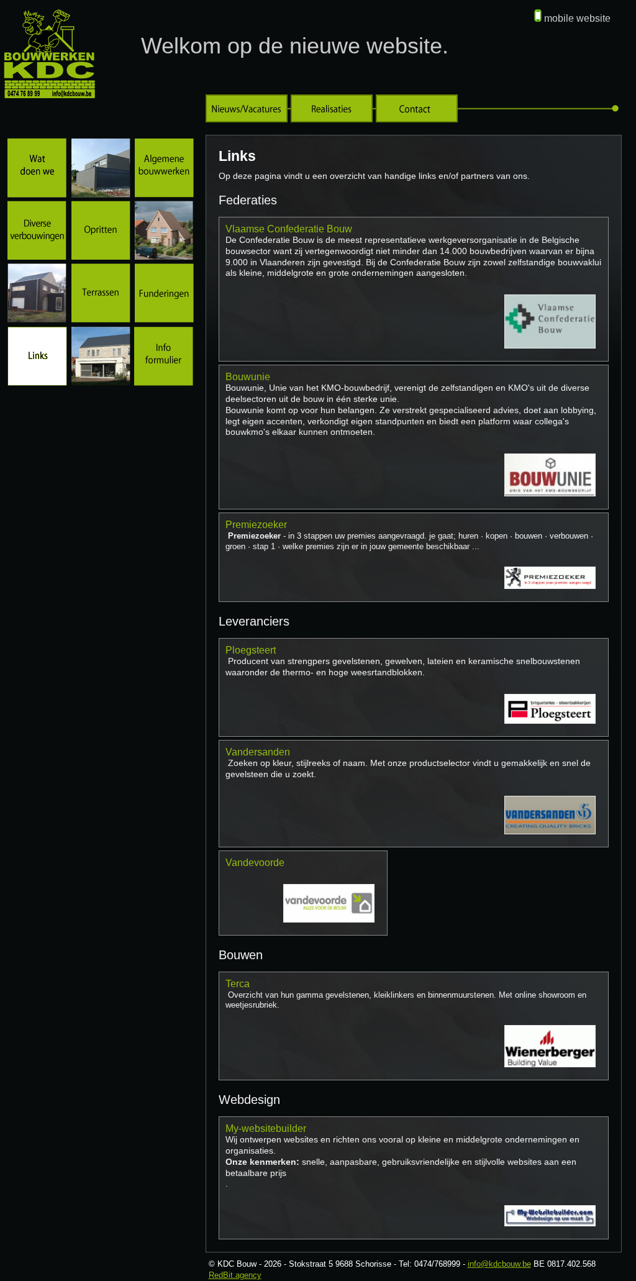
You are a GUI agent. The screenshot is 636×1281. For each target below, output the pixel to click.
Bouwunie (247, 377)
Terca (237, 983)
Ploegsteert (250, 650)
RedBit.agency (235, 1275)
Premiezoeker (256, 524)
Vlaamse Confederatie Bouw (288, 229)
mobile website (577, 18)
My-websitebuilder (265, 1128)
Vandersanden (257, 752)
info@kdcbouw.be (499, 1264)
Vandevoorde (254, 862)
